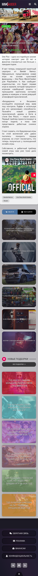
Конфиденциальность (20, 556)
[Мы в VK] (13, 565)
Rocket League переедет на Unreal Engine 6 (19, 274)
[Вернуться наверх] (19, 574)
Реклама (20, 541)
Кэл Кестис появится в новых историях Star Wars (19, 252)
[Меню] (30, 4)
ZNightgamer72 (16, 50)
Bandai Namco (8, 197)
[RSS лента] (24, 565)
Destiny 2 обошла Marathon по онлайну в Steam (19, 341)
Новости (6, 26)
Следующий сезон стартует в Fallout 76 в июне (19, 297)
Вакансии (20, 548)
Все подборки (18, 364)
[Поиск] (35, 4)
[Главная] (9, 4)
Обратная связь (20, 533)
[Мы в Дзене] (19, 565)
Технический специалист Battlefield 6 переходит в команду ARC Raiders (19, 229)
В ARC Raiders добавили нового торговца (19, 319)
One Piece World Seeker (23, 197)
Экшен (6, 201)
